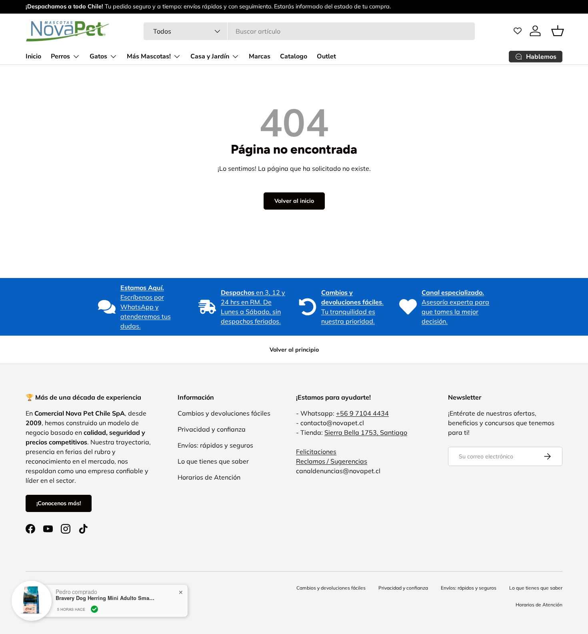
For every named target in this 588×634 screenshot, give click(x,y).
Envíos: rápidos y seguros (215, 445)
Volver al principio (294, 349)
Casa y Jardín (209, 56)
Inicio (33, 56)
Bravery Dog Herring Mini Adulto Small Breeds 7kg (106, 587)
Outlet (326, 56)
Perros (60, 56)
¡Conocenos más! (58, 503)
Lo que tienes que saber (213, 461)
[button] (557, 31)
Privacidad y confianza (212, 429)
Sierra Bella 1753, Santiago (365, 432)
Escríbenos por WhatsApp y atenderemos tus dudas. (145, 307)
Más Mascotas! (149, 56)
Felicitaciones (316, 452)
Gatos (98, 56)
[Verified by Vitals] (94, 598)
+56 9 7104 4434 (362, 413)
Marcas (259, 56)
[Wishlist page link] (518, 31)
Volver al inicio (294, 200)
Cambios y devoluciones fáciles (224, 413)
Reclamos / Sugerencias (331, 461)
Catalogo (293, 56)
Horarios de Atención (209, 477)
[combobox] (309, 31)
